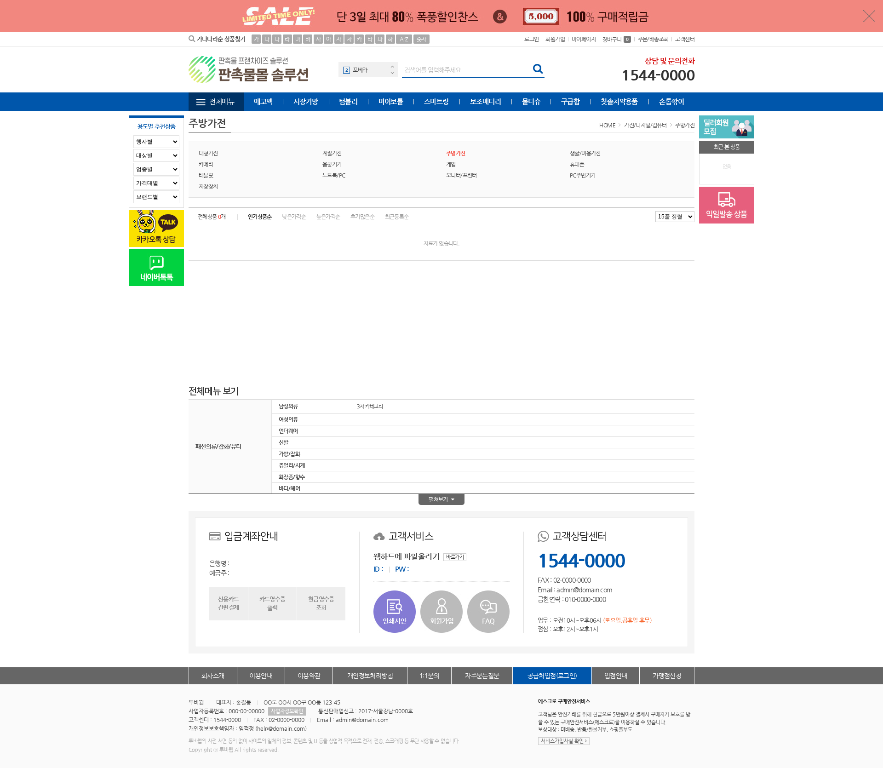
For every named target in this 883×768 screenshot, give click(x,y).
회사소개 (212, 675)
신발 (283, 442)
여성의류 (288, 419)
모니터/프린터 (461, 175)
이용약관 (309, 675)
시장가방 (305, 101)
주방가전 (684, 125)
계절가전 (332, 153)
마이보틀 (390, 101)
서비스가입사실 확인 (563, 741)
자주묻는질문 (482, 675)
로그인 (531, 39)
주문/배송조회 (653, 39)
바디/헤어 (289, 488)
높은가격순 (328, 216)
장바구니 (615, 39)
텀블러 (348, 101)
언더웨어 (288, 431)
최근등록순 (397, 216)
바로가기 (455, 557)
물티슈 (531, 101)
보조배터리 (485, 101)
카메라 (206, 164)
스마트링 (436, 101)
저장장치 (208, 186)
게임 (451, 164)
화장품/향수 (291, 477)
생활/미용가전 (585, 153)
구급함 (570, 101)
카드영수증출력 (272, 603)
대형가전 (208, 153)
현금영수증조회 (321, 603)
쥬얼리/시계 (291, 465)
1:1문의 (429, 675)
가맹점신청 (667, 675)
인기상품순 (260, 216)
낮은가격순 (294, 216)
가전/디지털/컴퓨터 (645, 125)
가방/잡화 (289, 454)
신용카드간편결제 (228, 603)
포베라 (360, 70)
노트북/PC (333, 175)
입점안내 (615, 675)
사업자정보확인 (287, 711)
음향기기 (332, 164)
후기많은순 (362, 216)
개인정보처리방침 (370, 675)
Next (392, 73)
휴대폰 (577, 164)
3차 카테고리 (370, 406)
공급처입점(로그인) (552, 675)
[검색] (538, 70)
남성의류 (288, 406)
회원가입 (555, 39)
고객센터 (684, 39)
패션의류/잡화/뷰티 (218, 446)
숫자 (421, 39)
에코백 (263, 101)
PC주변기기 (582, 175)
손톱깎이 (671, 101)
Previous (392, 66)
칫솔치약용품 (619, 101)
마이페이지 (584, 39)
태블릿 (206, 175)
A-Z (404, 39)
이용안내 (260, 675)
